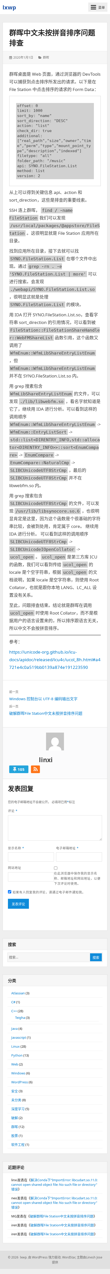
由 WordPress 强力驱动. (44, 1257)
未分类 (16, 1100)
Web (14, 1064)
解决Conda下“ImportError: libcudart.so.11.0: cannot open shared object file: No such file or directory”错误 (54, 1184)
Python (17, 1055)
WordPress (19, 1082)
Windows (18, 1073)
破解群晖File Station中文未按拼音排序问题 (61, 1216)
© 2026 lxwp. (17, 1257)
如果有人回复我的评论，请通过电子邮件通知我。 (49, 892)
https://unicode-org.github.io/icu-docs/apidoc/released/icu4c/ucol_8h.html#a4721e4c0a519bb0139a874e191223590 (55, 659)
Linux (15, 1046)
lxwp (9, 7)
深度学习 (18, 1109)
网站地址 (14, 868)
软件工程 (18, 1144)
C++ (14, 1011)
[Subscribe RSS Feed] (35, 769)
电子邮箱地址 (67, 848)
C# (13, 1002)
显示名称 (16, 848)
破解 (14, 1117)
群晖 (46, 57)
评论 (13, 811)
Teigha (20, 1017)
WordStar (68, 1257)
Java (14, 1028)
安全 (14, 1091)
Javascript (18, 1037)
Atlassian (18, 993)
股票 (14, 1135)
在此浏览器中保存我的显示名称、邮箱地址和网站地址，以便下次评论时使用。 (77, 878)
